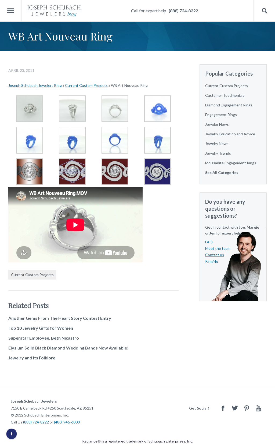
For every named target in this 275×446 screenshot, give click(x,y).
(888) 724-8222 (183, 10)
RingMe (211, 261)
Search (264, 11)
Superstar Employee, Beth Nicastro (43, 337)
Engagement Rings (221, 114)
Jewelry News (217, 143)
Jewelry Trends (218, 153)
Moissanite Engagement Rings (230, 163)
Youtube (258, 408)
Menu (11, 11)
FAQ (209, 242)
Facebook (223, 408)
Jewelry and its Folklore (31, 357)
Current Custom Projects (86, 85)
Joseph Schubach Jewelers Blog (35, 85)
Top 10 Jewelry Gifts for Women (40, 327)
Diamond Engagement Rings (228, 105)
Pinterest (246, 408)
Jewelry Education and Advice (230, 134)
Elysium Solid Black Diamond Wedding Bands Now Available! (68, 347)
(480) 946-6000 (67, 422)
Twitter (235, 408)
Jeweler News (217, 124)
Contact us (214, 254)
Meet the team (217, 248)
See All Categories (221, 172)
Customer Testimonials (224, 95)
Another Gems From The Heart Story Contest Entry (59, 318)
